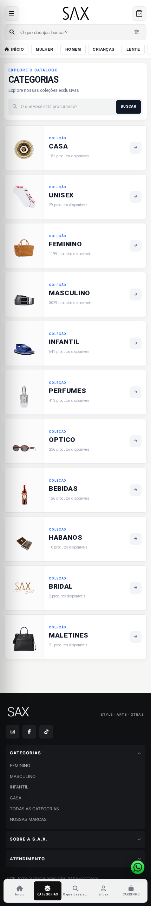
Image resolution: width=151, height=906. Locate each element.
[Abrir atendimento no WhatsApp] (137, 867)
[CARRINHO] (139, 13)
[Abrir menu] (12, 13)
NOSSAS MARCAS (28, 819)
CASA (15, 797)
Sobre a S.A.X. (28, 839)
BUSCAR (128, 106)
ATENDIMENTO (27, 858)
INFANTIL (19, 787)
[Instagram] (12, 732)
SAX (17, 712)
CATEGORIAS (25, 752)
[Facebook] (29, 732)
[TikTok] (46, 732)
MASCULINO (22, 776)
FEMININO (20, 765)
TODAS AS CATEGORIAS (34, 808)
